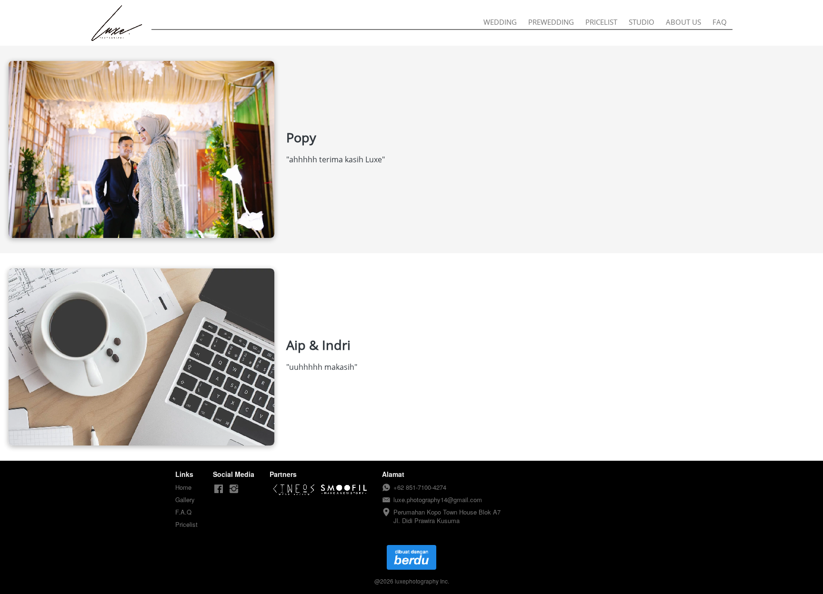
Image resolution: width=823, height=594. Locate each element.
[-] (218, 489)
